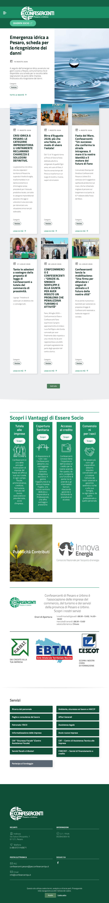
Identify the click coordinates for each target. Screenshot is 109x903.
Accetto (50, 895)
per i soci (90, 433)
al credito (66, 429)
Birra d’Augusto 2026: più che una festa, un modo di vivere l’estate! (53, 141)
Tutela (19, 426)
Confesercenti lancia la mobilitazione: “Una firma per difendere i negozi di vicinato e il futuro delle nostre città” (84, 281)
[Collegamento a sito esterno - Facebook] (58, 862)
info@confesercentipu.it (20, 875)
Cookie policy (62, 895)
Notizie (14, 87)
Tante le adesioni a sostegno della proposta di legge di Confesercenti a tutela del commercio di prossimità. (23, 280)
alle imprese (19, 431)
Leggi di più (18, 231)
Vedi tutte (53, 386)
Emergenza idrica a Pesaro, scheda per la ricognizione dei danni (29, 45)
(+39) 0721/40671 (18, 847)
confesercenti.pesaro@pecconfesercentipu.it (29, 866)
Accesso (66, 426)
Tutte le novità (17, 95)
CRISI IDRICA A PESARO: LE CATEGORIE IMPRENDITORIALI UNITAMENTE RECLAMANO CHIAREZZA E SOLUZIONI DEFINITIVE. (23, 148)
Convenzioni (90, 428)
